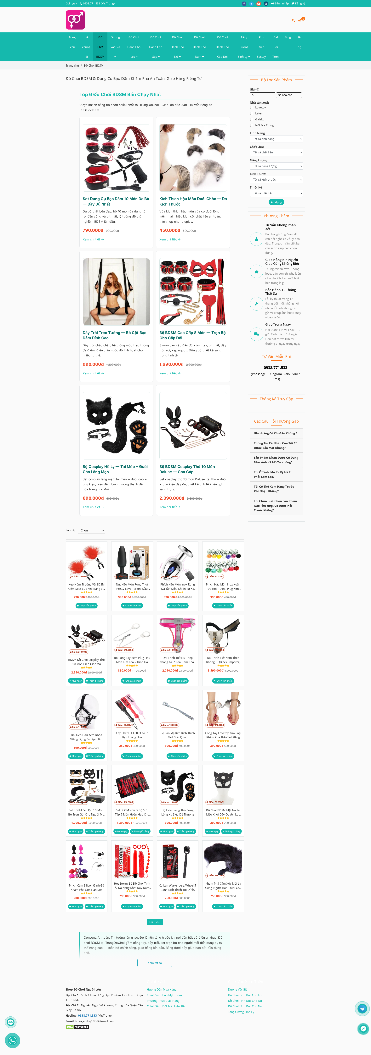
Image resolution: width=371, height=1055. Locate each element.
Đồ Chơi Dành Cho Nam (199, 46)
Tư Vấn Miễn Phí (276, 356)
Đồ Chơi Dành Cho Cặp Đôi (222, 46)
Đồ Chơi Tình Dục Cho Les (245, 995)
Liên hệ (299, 42)
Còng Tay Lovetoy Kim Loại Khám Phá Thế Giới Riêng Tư (223, 735)
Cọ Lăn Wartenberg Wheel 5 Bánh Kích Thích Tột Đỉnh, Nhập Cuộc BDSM (177, 887)
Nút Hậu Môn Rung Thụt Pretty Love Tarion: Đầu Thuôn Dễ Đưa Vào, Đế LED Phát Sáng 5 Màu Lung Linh (132, 586)
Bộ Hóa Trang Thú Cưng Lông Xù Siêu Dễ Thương (177, 812)
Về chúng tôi (86, 46)
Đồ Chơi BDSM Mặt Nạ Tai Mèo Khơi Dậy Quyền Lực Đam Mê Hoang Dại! (223, 812)
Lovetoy (260, 107)
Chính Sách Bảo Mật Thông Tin (167, 995)
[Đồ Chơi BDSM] (75, 20)
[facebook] (245, 3)
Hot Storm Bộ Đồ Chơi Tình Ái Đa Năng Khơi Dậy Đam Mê (132, 886)
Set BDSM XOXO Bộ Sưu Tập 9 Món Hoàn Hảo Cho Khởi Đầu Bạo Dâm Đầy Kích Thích (132, 812)
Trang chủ (72, 42)
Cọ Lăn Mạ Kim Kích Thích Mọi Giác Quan (178, 735)
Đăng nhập (281, 3)
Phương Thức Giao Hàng (163, 1001)
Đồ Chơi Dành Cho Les (133, 46)
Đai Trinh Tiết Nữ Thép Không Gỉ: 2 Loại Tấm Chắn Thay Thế (178, 660)
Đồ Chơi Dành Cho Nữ (177, 46)
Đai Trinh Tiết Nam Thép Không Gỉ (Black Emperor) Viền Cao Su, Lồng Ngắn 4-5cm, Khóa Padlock (223, 660)
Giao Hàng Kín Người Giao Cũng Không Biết (282, 262)
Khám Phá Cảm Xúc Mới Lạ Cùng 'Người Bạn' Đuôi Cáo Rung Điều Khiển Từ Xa (223, 886)
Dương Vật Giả (115, 42)
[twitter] (252, 3)
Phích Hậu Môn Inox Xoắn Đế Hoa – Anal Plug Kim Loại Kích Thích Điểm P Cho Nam (223, 586)
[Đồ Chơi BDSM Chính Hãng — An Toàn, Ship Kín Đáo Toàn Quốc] (86, 562)
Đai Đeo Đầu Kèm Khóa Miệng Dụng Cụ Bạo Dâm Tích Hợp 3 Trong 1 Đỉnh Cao (86, 737)
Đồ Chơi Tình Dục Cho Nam (246, 1006)
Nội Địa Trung (264, 125)
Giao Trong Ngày (278, 324)
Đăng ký (299, 3)
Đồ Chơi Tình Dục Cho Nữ (245, 1001)
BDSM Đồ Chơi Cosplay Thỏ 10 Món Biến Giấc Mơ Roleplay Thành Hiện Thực (86, 662)
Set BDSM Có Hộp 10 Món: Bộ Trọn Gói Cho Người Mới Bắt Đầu (86, 812)
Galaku (260, 119)
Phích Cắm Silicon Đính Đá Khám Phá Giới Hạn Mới (86, 887)
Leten (259, 113)
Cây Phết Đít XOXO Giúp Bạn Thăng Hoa (132, 735)
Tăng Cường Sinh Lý (243, 46)
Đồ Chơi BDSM (100, 46)
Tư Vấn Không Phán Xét (280, 227)
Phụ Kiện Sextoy (261, 46)
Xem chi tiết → (93, 239)
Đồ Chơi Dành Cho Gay (155, 46)
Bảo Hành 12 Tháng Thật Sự (280, 292)
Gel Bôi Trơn (275, 46)
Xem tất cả (155, 963)
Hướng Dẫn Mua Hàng (161, 989)
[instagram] (267, 3)
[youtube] (260, 3)
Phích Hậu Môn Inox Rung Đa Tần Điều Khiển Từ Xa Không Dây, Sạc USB (177, 586)
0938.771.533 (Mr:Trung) (99, 3)
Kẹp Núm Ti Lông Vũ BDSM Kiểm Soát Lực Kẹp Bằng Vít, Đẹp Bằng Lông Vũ (86, 586)
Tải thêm (155, 922)
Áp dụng (276, 202)
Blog (288, 37)
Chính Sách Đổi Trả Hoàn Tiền (166, 1006)
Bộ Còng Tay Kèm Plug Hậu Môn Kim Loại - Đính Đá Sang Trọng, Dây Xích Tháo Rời (132, 660)
